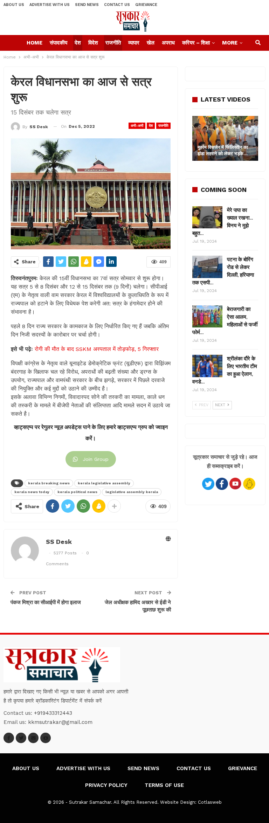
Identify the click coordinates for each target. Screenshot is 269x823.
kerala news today (31, 492)
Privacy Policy (106, 785)
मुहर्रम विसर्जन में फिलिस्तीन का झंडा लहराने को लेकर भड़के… (223, 150)
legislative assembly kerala (131, 492)
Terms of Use (164, 785)
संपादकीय (58, 43)
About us (14, 4)
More (229, 43)
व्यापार (133, 43)
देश (78, 43)
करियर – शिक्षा (196, 43)
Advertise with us (49, 4)
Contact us (117, 4)
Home (34, 43)
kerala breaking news (49, 483)
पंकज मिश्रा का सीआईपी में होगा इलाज (46, 602)
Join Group (96, 459)
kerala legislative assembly (104, 483)
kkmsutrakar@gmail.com (60, 722)
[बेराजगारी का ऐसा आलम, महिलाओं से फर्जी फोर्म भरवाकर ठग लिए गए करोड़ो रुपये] (207, 316)
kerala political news (77, 492)
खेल (150, 43)
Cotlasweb (210, 802)
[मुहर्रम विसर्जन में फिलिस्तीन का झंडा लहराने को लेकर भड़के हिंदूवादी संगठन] (225, 138)
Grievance (146, 4)
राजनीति (113, 43)
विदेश (93, 43)
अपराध (168, 43)
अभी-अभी (137, 125)
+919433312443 (53, 713)
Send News (87, 4)
